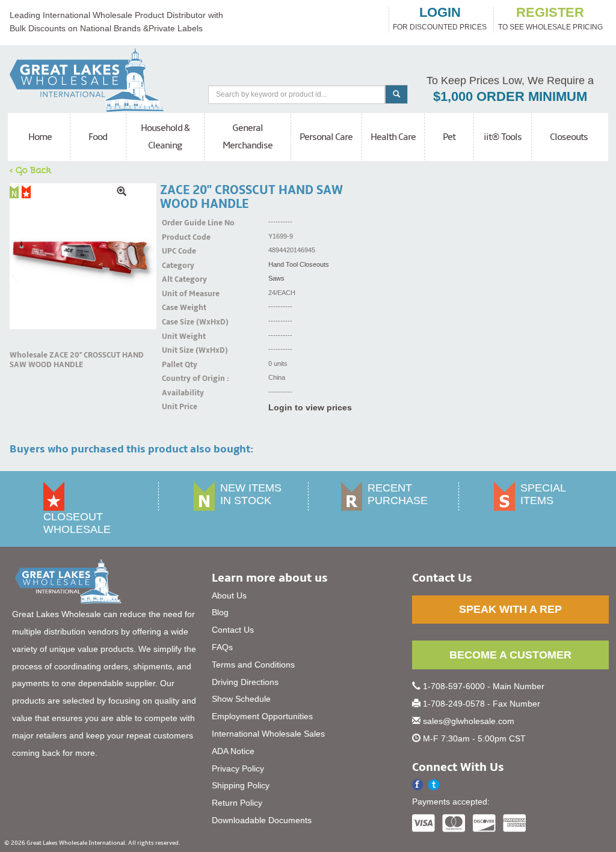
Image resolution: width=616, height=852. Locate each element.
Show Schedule (241, 699)
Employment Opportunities (262, 716)
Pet (449, 137)
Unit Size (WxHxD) (177, 350)
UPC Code (177, 251)
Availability (177, 393)
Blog (220, 612)
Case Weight (177, 307)
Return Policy (237, 803)
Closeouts (569, 137)
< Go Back (31, 169)
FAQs (222, 647)
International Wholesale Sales (268, 733)
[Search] (396, 94)
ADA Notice (233, 751)
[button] (434, 785)
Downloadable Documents (262, 820)
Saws (276, 278)
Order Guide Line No (177, 223)
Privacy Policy (238, 768)
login (440, 12)
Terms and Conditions (253, 664)
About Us (229, 595)
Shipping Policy (241, 785)
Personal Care (326, 137)
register (550, 12)
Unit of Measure (177, 294)
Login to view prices (310, 407)
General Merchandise (248, 136)
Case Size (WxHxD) (177, 322)
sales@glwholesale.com (468, 721)
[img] (83, 256)
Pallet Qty (177, 365)
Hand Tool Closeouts (298, 264)
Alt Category (177, 279)
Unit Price (177, 407)
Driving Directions (245, 682)
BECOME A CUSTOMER (510, 655)
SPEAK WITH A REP (510, 609)
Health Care (393, 137)
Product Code (177, 237)
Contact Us (233, 629)
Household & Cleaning (165, 136)
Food (97, 137)
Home (40, 137)
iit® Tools (503, 137)
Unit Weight (177, 336)
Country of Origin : (177, 378)
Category (177, 265)
